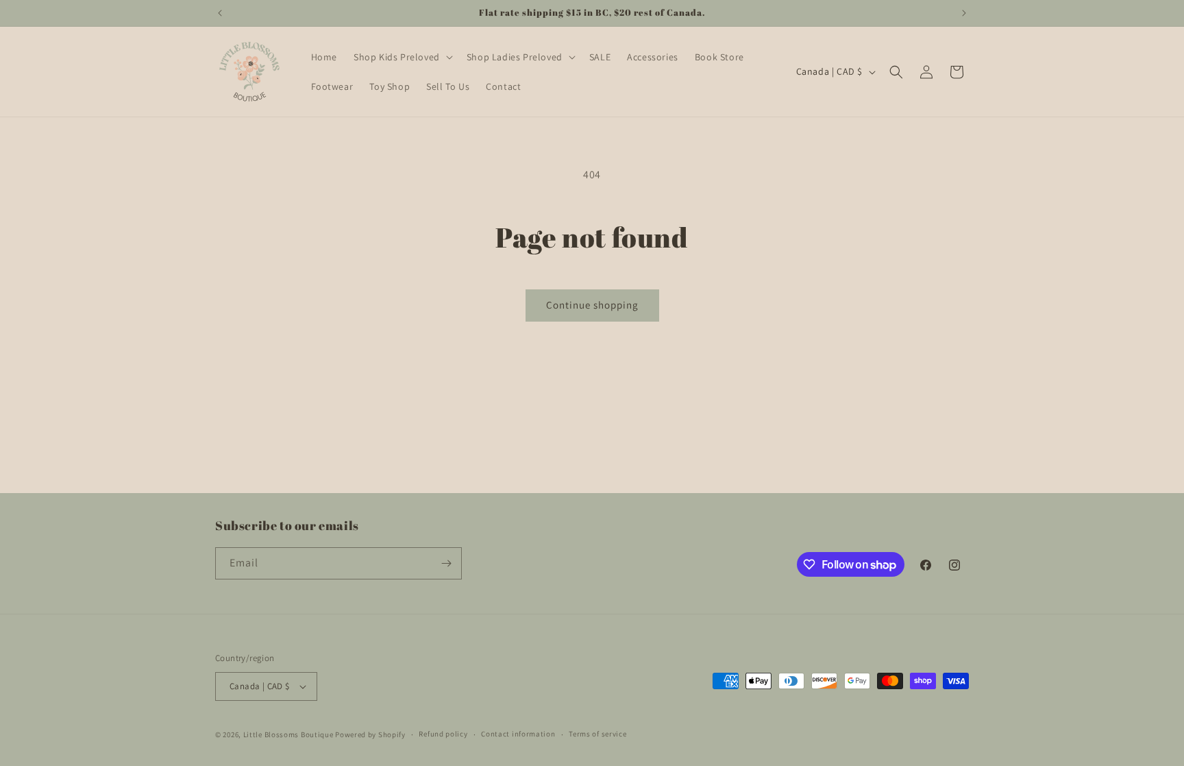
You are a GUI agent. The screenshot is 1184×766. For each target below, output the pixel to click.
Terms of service (597, 734)
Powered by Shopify (370, 734)
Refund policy (443, 734)
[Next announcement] (964, 13)
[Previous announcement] (220, 13)
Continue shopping (592, 304)
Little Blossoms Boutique (288, 734)
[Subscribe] (446, 563)
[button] (401, 57)
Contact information (518, 734)
